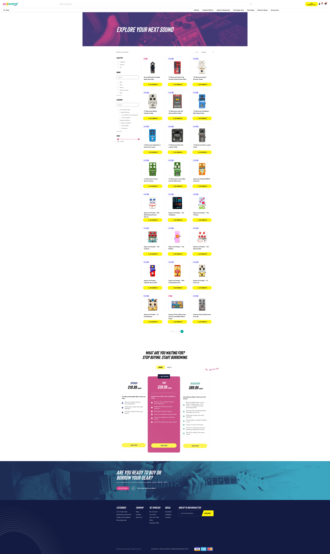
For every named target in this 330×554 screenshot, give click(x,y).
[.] (133, 488)
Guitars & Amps (262, 10)
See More (119, 95)
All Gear (196, 10)
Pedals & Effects (208, 10)
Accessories (275, 10)
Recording (250, 10)
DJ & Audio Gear (238, 10)
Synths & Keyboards (223, 10)
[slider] (118, 139)
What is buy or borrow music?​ (146, 488)
